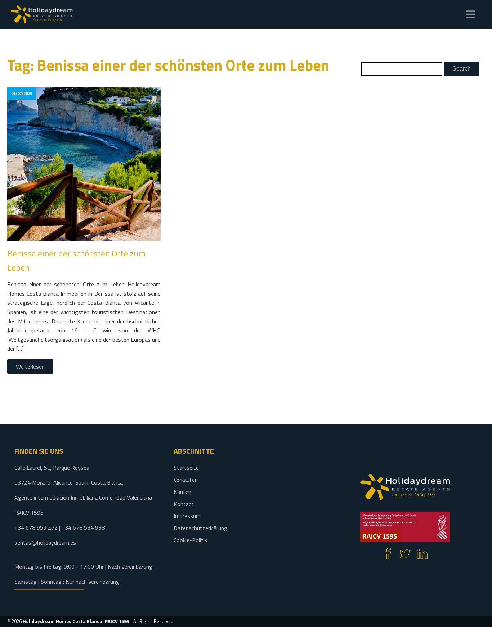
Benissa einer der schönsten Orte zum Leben (76, 260)
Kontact (184, 504)
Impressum (187, 516)
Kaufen (182, 491)
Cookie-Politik (190, 540)
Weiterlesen (30, 366)
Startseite (186, 467)
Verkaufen (186, 479)
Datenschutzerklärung (200, 528)
